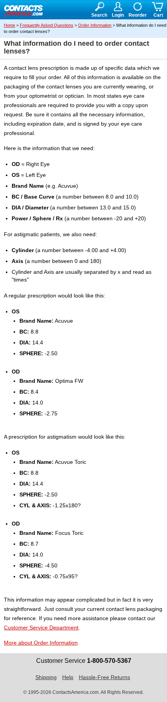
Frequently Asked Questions (46, 25)
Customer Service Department (41, 627)
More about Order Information (41, 643)
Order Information (94, 25)
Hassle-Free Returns (104, 677)
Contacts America (23, 10)
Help (67, 677)
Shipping (46, 677)
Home (9, 25)
